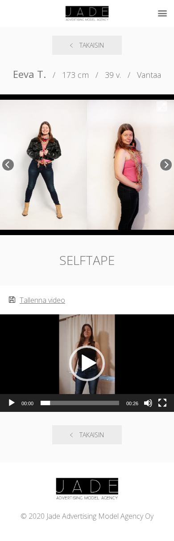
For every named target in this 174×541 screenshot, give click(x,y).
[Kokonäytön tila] (162, 403)
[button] (87, 363)
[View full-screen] (162, 106)
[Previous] (8, 165)
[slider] (80, 403)
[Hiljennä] (148, 403)
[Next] (166, 165)
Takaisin (91, 45)
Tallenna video (42, 300)
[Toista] (11, 403)
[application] (87, 363)
